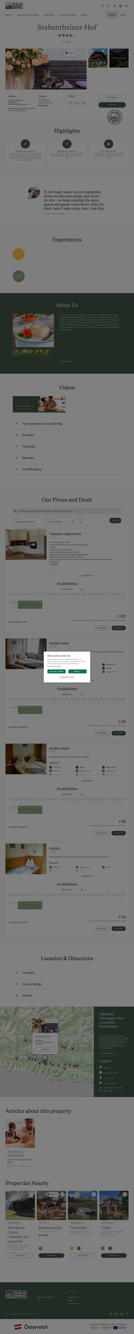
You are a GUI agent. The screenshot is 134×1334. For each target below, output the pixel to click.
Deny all (77, 671)
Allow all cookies (56, 671)
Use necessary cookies (67, 677)
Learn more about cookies (54, 666)
